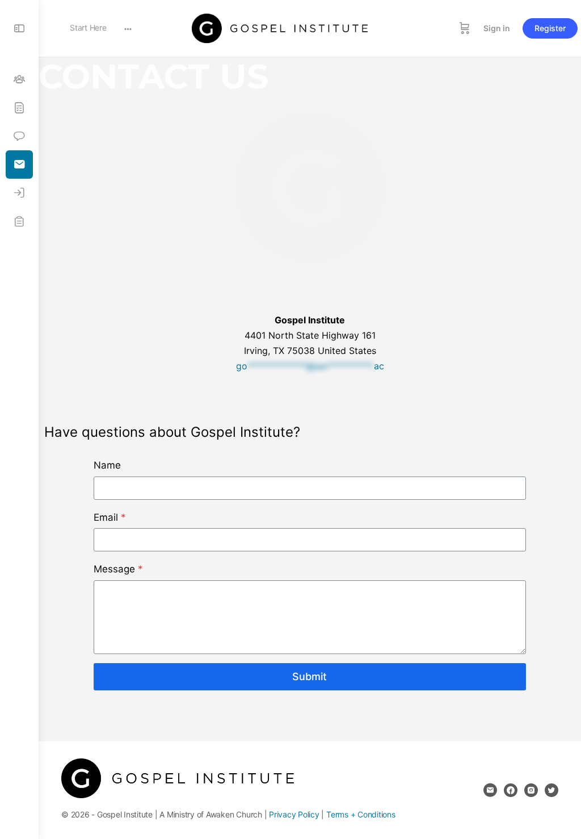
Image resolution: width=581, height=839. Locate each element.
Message (118, 569)
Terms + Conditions (360, 814)
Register (550, 28)
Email (110, 517)
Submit (309, 676)
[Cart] (464, 28)
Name (107, 465)
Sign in (496, 28)
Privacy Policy (294, 814)
